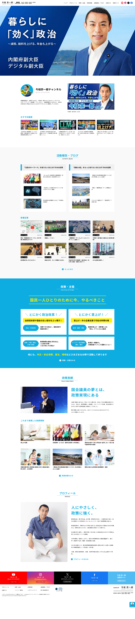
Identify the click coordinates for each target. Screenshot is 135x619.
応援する (108, 3)
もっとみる (69, 269)
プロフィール (73, 3)
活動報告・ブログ (99, 3)
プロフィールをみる (81, 559)
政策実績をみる (67, 475)
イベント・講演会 (19, 590)
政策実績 (89, 3)
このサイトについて (32, 590)
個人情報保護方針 (45, 590)
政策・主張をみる (68, 360)
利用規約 (41, 594)
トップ (65, 3)
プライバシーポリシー (33, 594)
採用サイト (116, 3)
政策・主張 (82, 3)
